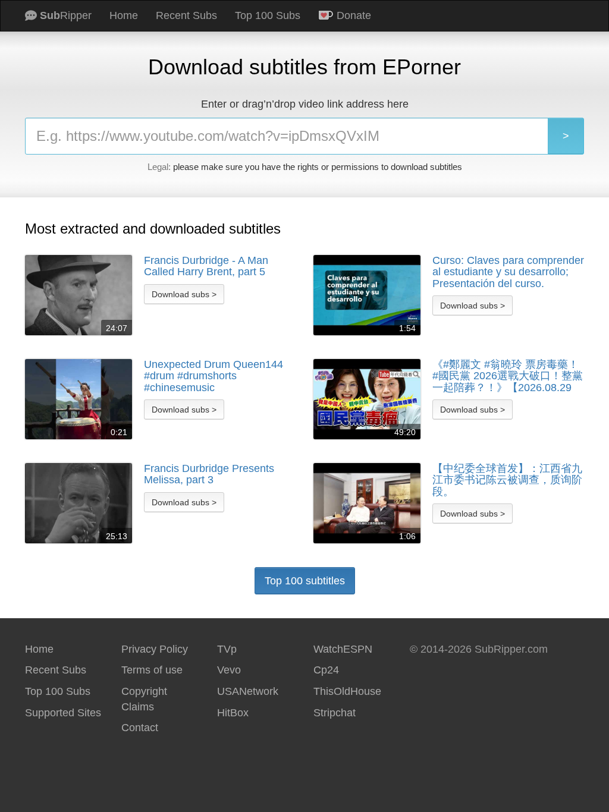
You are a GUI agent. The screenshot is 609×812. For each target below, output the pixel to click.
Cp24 (326, 670)
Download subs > (184, 294)
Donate (352, 15)
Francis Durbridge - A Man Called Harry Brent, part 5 (206, 266)
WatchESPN (342, 649)
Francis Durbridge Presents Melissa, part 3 (209, 474)
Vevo (229, 670)
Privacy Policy (154, 649)
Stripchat (334, 713)
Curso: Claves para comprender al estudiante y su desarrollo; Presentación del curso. (508, 272)
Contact (139, 728)
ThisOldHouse (347, 691)
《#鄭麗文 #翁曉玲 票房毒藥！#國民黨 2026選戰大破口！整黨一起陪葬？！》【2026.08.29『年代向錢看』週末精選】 (507, 376)
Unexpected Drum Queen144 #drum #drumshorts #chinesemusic (213, 376)
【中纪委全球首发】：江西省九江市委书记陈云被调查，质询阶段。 (507, 480)
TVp (227, 649)
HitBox (233, 713)
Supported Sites (63, 713)
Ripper (66, 15)
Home (123, 15)
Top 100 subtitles (305, 581)
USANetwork (247, 691)
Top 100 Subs (267, 15)
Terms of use (152, 670)
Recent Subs (186, 15)
